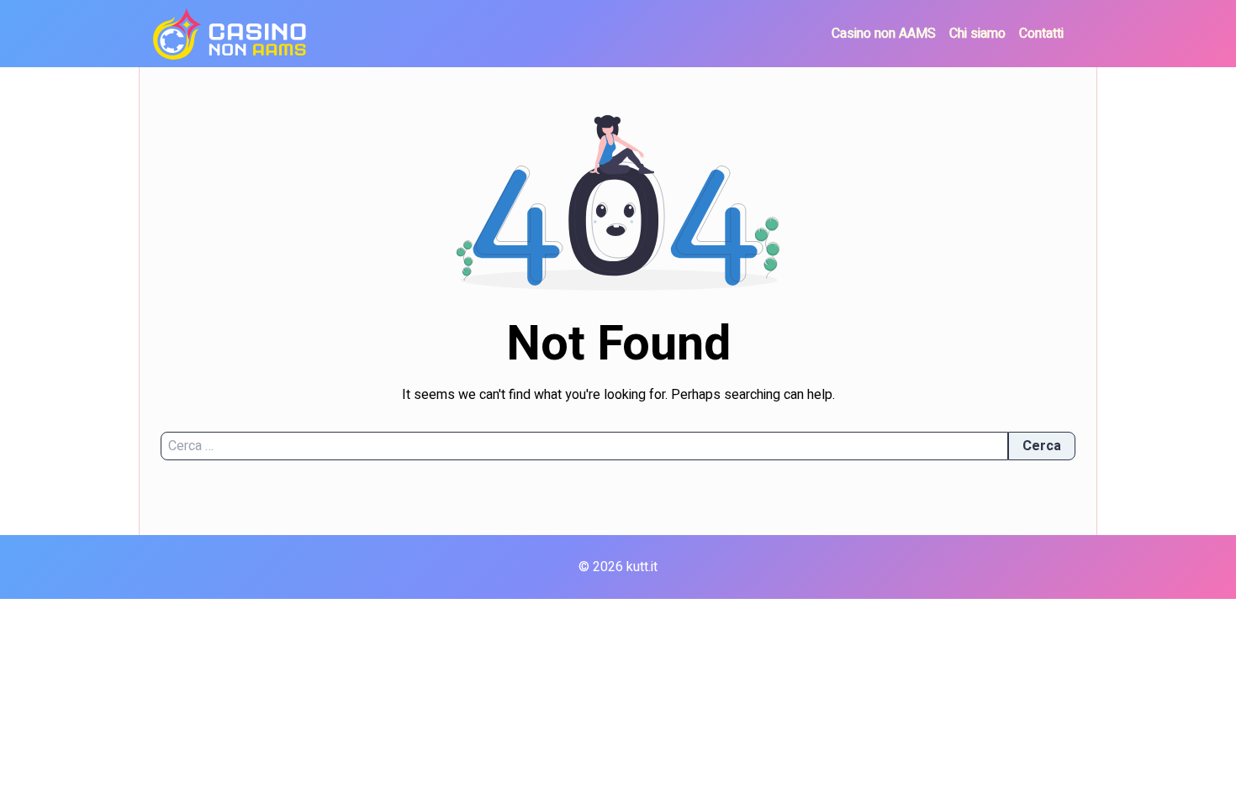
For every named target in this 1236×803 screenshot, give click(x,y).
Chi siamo (977, 34)
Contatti (1041, 34)
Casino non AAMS (884, 34)
